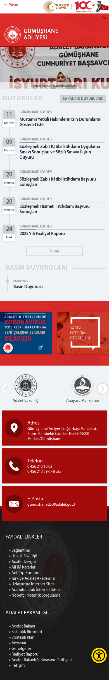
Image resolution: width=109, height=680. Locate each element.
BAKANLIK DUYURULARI (83, 99)
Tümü (54, 251)
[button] (103, 389)
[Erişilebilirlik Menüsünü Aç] (99, 655)
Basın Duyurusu (28, 287)
